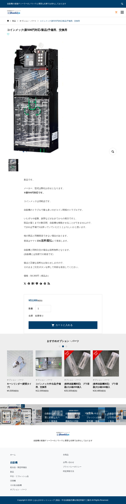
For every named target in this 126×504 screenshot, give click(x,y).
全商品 (66, 455)
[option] (20, 371)
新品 (12, 472)
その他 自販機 (16, 485)
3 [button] (66, 346)
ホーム (13, 455)
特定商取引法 (68, 471)
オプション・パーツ (18, 489)
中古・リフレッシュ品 (19, 476)
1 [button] (59, 346)
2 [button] (63, 346)
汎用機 (13, 481)
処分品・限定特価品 (18, 467)
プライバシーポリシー (72, 467)
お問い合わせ (68, 462)
